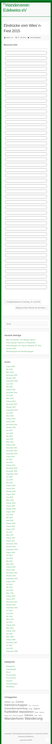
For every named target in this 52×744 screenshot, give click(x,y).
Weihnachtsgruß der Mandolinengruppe (19, 351)
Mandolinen (26, 711)
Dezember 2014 (11, 602)
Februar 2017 (10, 538)
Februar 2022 (10, 445)
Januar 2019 (10, 506)
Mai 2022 (9, 436)
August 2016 (10, 552)
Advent (7, 702)
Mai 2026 (9, 369)
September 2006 (12, 651)
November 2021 (11, 451)
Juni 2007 (9, 648)
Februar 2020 (10, 486)
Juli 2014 (9, 611)
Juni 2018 (9, 515)
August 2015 (10, 581)
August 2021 (10, 456)
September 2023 (12, 410)
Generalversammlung (15, 708)
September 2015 (12, 579)
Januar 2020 (10, 488)
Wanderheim (14, 718)
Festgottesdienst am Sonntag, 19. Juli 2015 (22, 302)
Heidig (30, 708)
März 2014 (10, 619)
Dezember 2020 (11, 468)
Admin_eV (9, 37)
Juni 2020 (9, 480)
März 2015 (10, 593)
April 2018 (9, 520)
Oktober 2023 (11, 407)
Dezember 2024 (11, 392)
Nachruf (41, 712)
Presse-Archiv (11, 678)
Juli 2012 (9, 622)
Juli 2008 (9, 634)
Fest (30, 705)
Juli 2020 (9, 477)
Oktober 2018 (11, 509)
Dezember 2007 (11, 642)
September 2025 (12, 381)
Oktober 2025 (11, 378)
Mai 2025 (9, 387)
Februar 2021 (10, 465)
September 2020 (12, 474)
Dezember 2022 (11, 424)
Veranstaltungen (35, 37)
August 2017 (10, 529)
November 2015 (11, 573)
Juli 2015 (9, 584)
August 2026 (10, 366)
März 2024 (10, 398)
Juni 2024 (9, 395)
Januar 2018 (10, 526)
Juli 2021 (9, 459)
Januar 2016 (10, 570)
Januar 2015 (10, 599)
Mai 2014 (9, 616)
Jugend (36, 708)
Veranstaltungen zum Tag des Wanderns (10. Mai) (23, 346)
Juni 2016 (9, 558)
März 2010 (10, 628)
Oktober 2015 (11, 576)
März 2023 (10, 416)
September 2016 (12, 549)
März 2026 (10, 372)
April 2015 (9, 590)
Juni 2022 (9, 433)
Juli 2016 (9, 555)
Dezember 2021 (11, 448)
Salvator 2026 (11, 348)
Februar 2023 (10, 419)
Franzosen (35, 705)
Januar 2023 (10, 422)
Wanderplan (10, 687)
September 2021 (12, 454)
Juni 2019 (9, 497)
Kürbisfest (11, 711)
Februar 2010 (10, 631)
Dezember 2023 (11, 404)
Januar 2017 (10, 541)
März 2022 (10, 442)
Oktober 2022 (11, 427)
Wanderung (34, 718)
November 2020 (11, 471)
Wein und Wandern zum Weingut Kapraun (20, 340)
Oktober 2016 (11, 547)
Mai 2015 (9, 587)
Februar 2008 (10, 640)
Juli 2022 (9, 430)
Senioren (9, 681)
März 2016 (10, 564)
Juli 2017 (9, 532)
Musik (8, 672)
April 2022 (9, 439)
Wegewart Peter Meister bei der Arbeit (31, 308)
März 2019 (10, 500)
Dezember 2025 (11, 375)
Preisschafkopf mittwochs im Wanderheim (21, 343)
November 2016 (11, 544)
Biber (13, 702)
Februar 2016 (10, 567)
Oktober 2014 (11, 605)
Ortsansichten (11, 675)
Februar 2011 (10, 625)
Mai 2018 (9, 517)
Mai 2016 (9, 561)
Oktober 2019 (11, 491)
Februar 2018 (10, 523)
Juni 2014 (9, 613)
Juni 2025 (9, 384)
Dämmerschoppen (15, 705)
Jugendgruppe (11, 669)
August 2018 (10, 512)
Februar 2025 (10, 390)
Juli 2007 (9, 645)
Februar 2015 (10, 596)
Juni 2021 (9, 462)
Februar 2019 (10, 503)
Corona (19, 701)
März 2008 (10, 637)
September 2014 (12, 608)
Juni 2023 (9, 413)
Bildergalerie (10, 666)
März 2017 (10, 535)
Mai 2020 (9, 483)
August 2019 (10, 494)
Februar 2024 (10, 401)
